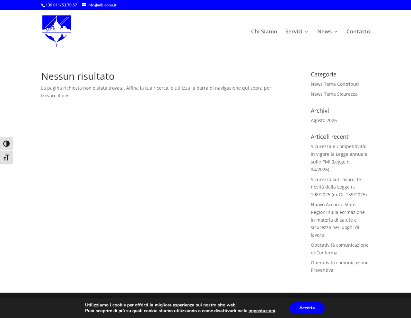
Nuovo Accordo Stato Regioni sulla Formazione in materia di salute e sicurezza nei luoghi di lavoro (338, 219)
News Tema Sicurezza (334, 94)
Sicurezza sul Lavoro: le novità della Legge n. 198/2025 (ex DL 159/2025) (339, 187)
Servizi (293, 32)
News (324, 32)
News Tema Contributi (335, 84)
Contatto (358, 32)
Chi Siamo (264, 32)
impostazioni (262, 311)
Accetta (307, 308)
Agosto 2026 (324, 120)
